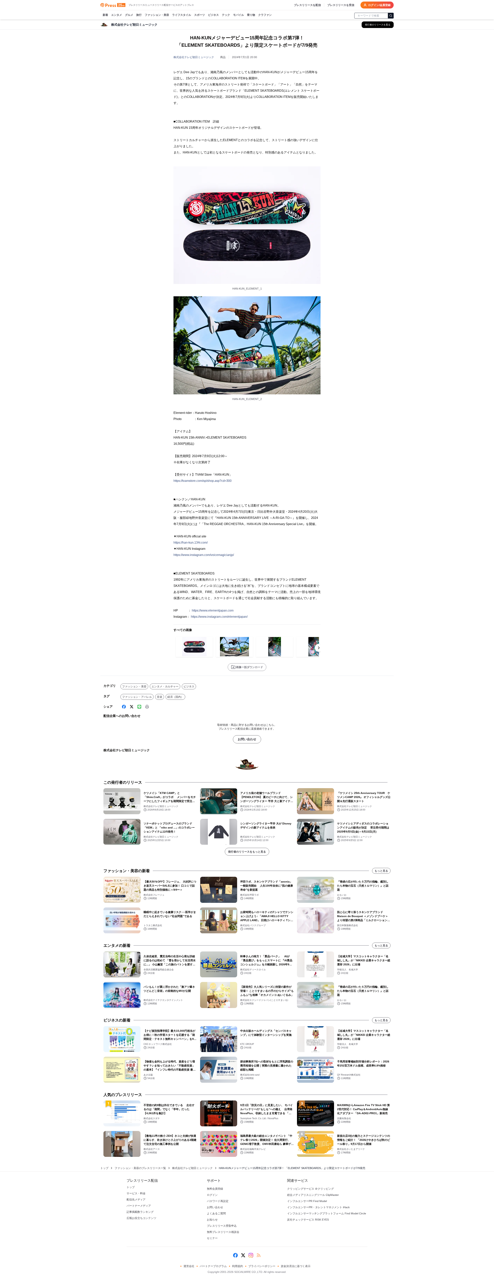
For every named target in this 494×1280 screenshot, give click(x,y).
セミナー (212, 1238)
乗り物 (251, 14)
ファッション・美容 (157, 14)
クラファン (265, 14)
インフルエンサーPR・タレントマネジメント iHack (318, 1207)
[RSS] (258, 1255)
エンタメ (116, 14)
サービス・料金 (136, 1193)
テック (226, 14)
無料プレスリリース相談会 (223, 1231)
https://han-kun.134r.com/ (190, 542)
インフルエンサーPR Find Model (307, 1201)
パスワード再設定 (217, 1201)
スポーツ (199, 14)
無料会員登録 (215, 1188)
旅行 (139, 14)
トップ (104, 1168)
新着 (105, 14)
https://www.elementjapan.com (212, 610)
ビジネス (213, 14)
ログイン (212, 1194)
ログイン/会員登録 (379, 5)
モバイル (238, 14)
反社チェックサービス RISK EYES (308, 1219)
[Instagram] (251, 1255)
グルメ (129, 14)
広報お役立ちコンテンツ (141, 1218)
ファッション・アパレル (137, 696)
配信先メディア (136, 1199)
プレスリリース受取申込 (222, 1225)
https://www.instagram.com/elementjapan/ (219, 616)
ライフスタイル (181, 14)
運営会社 (189, 1266)
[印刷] (147, 707)
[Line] (139, 707)
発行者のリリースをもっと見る (247, 851)
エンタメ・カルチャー (164, 686)
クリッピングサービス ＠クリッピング (310, 1188)
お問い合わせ (247, 739)
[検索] (391, 16)
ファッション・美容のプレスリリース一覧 (140, 1168)
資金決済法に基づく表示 (295, 1266)
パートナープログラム (213, 1266)
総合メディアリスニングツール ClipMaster (313, 1194)
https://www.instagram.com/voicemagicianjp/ (203, 555)
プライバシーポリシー (261, 1266)
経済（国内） (175, 696)
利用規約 (237, 1266)
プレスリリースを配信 (307, 5)
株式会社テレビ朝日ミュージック (193, 57)
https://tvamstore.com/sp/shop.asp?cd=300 (202, 480)
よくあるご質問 (216, 1213)
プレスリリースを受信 (340, 5)
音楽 (159, 696)
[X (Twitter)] (132, 707)
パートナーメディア (139, 1205)
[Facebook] (124, 707)
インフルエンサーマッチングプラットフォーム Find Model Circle (326, 1213)
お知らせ (212, 1219)
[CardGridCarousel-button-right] (319, 648)
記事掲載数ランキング (140, 1211)
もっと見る (381, 870)
